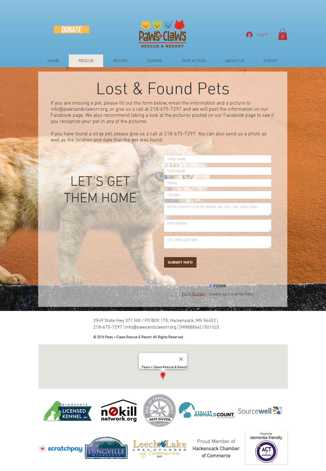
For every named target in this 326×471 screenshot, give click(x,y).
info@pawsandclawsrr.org (79, 109)
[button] (283, 34)
